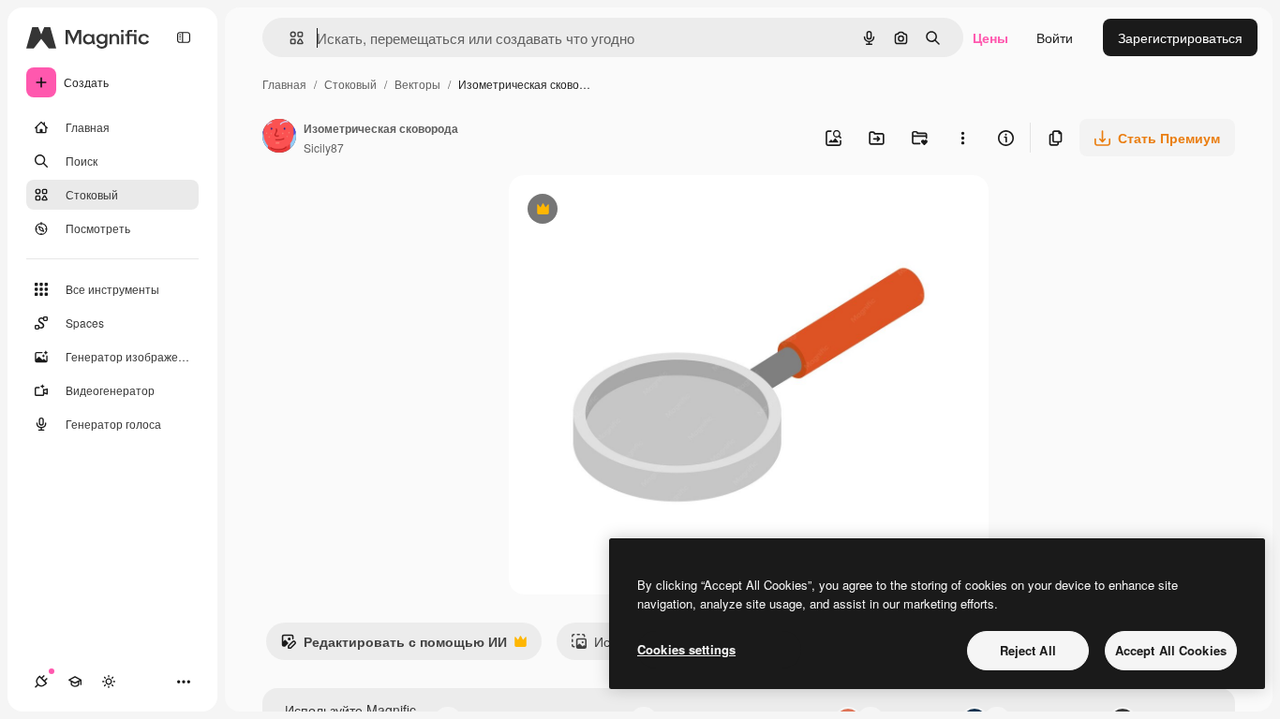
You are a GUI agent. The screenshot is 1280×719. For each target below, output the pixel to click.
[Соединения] (41, 682)
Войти (1054, 37)
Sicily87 (324, 147)
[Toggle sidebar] (184, 37)
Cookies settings (686, 649)
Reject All (1028, 650)
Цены (990, 37)
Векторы (417, 84)
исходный (634, 211)
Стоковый (350, 84)
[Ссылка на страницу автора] (279, 137)
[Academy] (75, 682)
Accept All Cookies (1171, 650)
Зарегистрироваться (1180, 37)
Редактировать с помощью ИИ (393, 646)
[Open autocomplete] (289, 38)
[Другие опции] (962, 137)
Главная (284, 84)
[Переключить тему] (109, 682)
